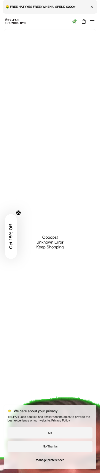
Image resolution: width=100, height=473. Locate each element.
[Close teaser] (18, 212)
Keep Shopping (50, 247)
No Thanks (50, 446)
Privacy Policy (60, 420)
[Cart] (83, 21)
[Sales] (74, 21)
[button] (11, 236)
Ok (50, 433)
